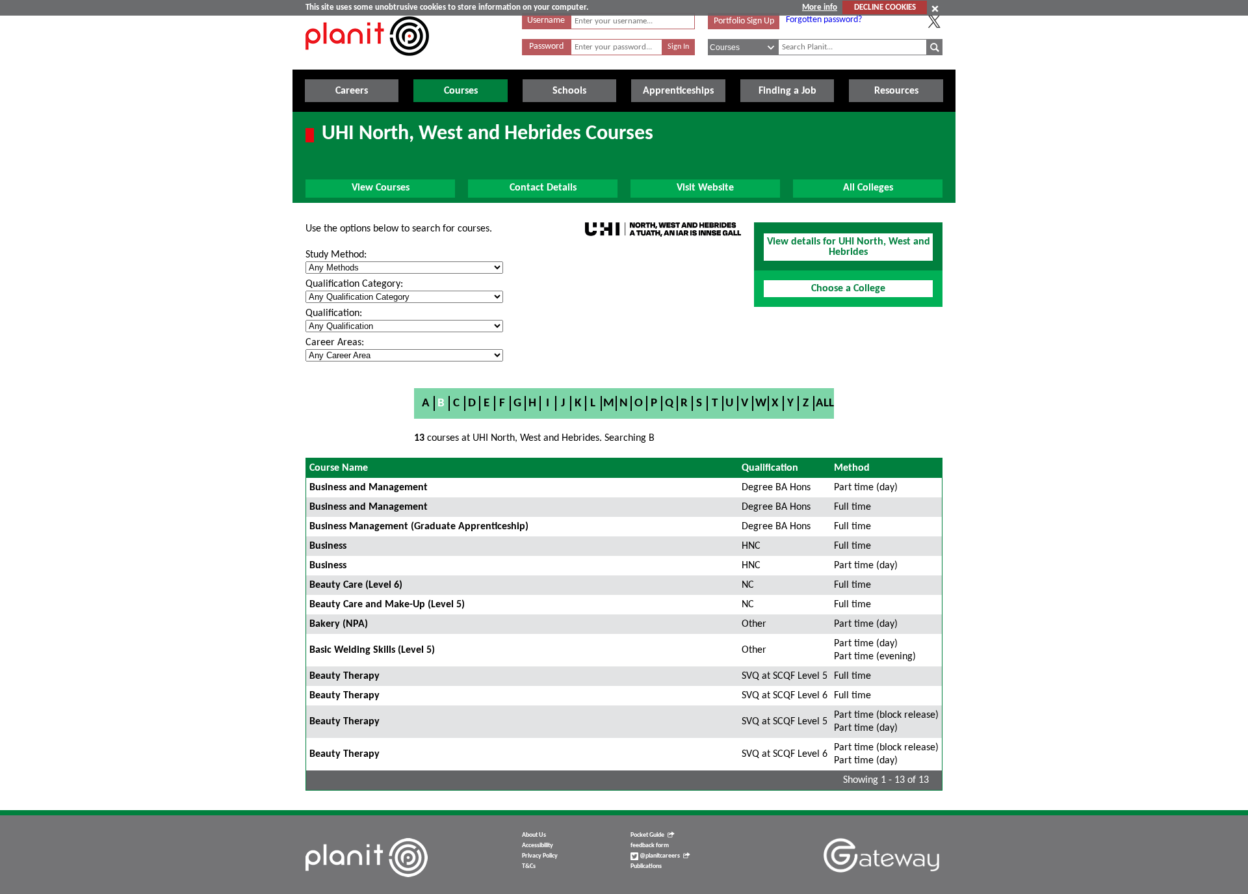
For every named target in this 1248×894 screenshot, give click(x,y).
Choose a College (848, 288)
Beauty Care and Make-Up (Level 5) (387, 604)
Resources (896, 91)
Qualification (770, 468)
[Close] (935, 8)
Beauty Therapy (344, 676)
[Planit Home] (367, 63)
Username (546, 20)
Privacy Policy (540, 856)
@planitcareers (659, 856)
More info (819, 7)
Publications (646, 866)
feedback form (649, 845)
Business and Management (368, 487)
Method (852, 468)
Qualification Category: (354, 284)
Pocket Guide (647, 835)
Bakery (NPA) (338, 624)
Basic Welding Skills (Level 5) (372, 650)
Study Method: (336, 255)
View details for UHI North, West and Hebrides (848, 247)
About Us (534, 835)
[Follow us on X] (934, 21)
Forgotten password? (824, 20)
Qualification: (334, 313)
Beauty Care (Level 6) (355, 585)
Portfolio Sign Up (744, 21)
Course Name (338, 468)
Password (546, 46)
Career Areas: (335, 342)
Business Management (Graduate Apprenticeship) (418, 526)
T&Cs (529, 866)
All (825, 403)
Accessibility (537, 845)
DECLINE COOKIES (885, 7)
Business (327, 546)
